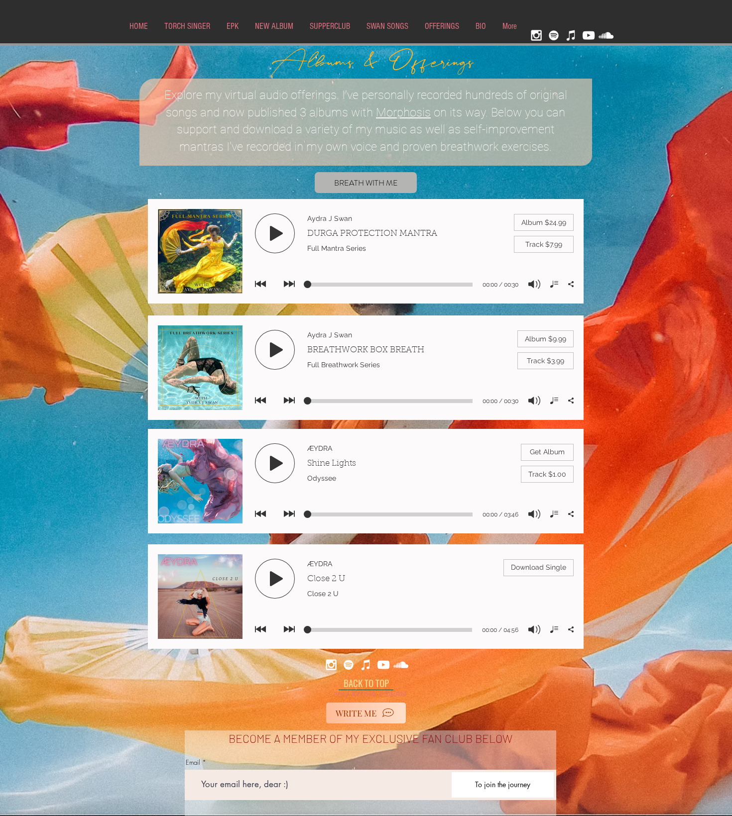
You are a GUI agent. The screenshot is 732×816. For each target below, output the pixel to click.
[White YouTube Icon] (588, 35)
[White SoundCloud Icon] (606, 35)
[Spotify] (553, 35)
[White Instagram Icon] (536, 35)
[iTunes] (571, 35)
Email (193, 762)
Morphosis (403, 112)
